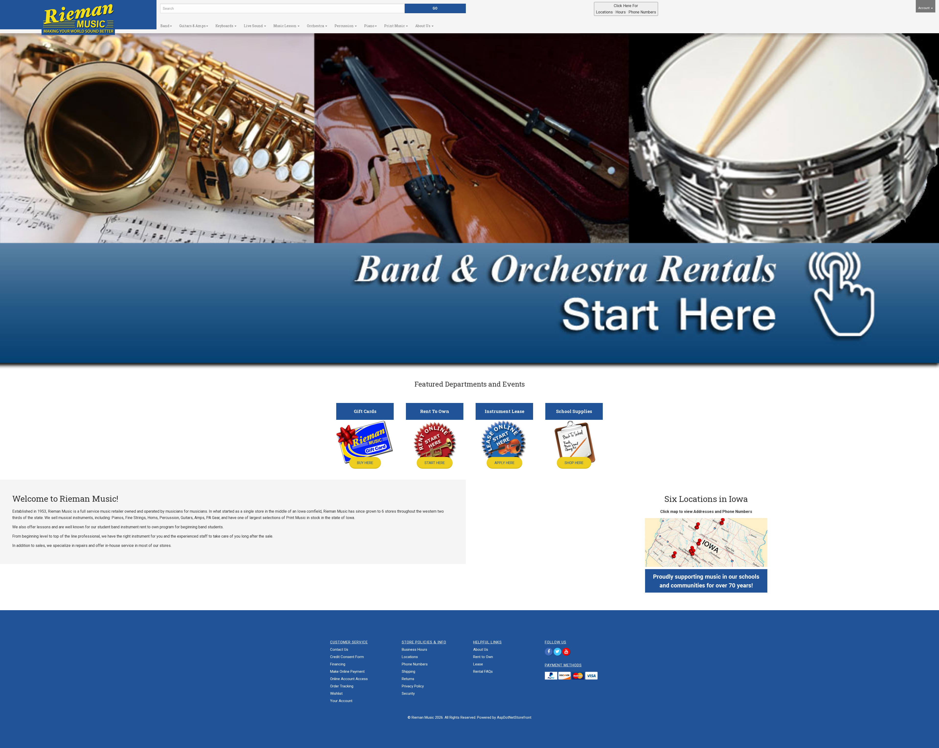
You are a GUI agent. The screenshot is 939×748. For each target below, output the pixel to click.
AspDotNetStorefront (514, 717)
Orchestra (316, 25)
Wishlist (336, 693)
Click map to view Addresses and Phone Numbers (706, 511)
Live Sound (254, 25)
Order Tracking (341, 686)
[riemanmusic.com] (78, 18)
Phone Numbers (415, 664)
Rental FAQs (483, 671)
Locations (410, 657)
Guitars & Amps (192, 25)
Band (164, 25)
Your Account (341, 701)
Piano (369, 25)
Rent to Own (483, 657)
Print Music (394, 25)
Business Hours (414, 649)
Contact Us (339, 649)
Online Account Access (349, 679)
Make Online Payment (347, 671)
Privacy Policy (413, 686)
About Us (423, 25)
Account (924, 8)
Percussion (344, 25)
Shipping (408, 671)
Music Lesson (285, 25)
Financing (337, 664)
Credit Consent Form (347, 657)
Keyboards (224, 25)
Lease (478, 664)
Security (408, 693)
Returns (408, 679)
